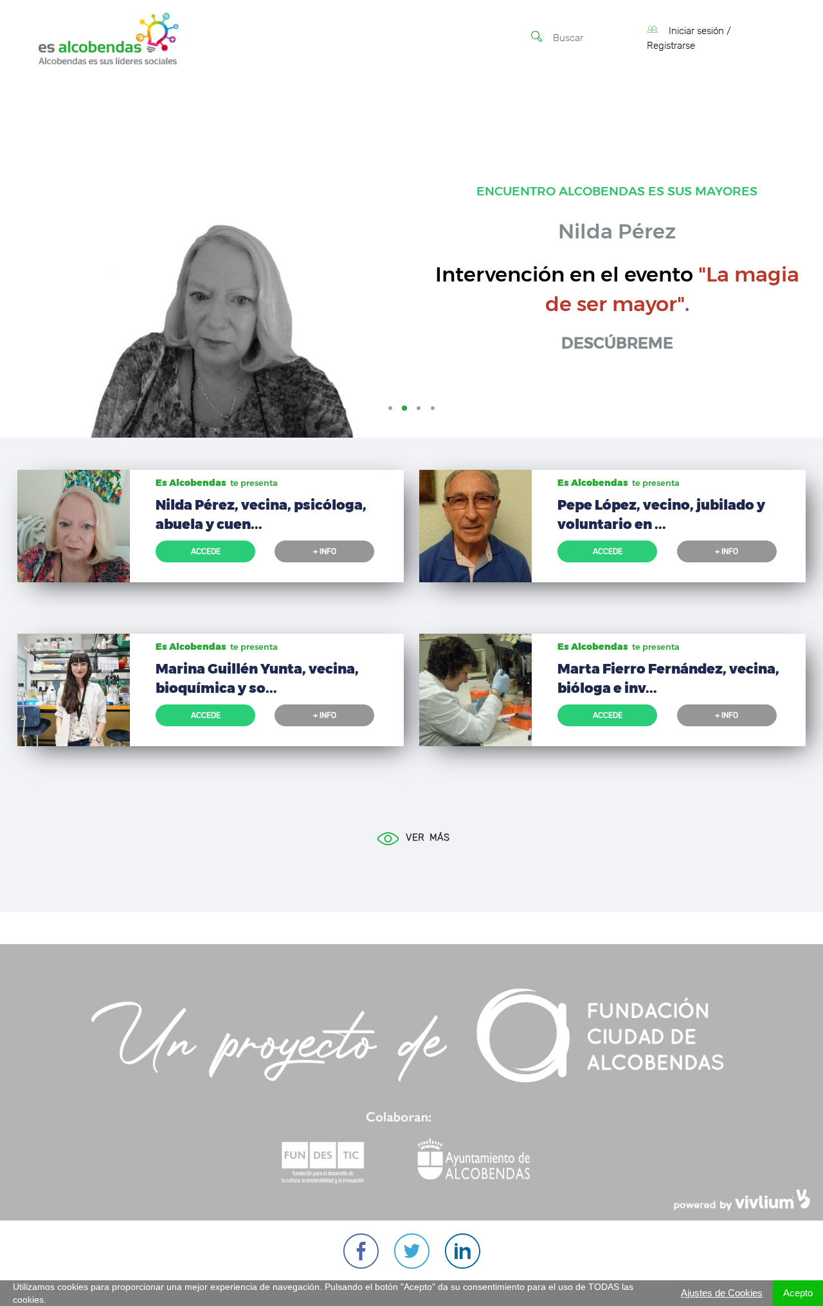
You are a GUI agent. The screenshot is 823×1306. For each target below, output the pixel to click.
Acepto (798, 1292)
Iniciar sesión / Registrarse (689, 38)
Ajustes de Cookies (722, 1292)
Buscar (568, 38)
